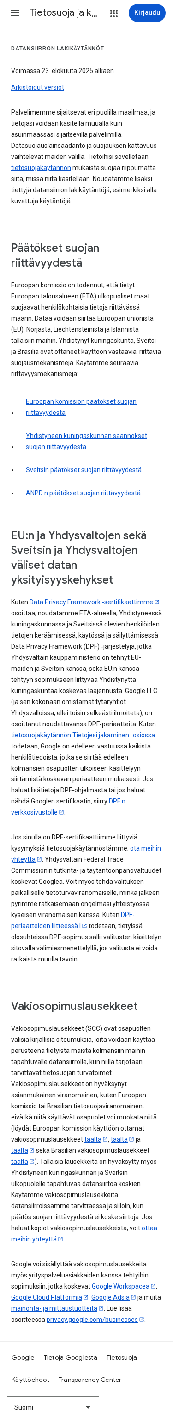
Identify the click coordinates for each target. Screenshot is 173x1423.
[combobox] (53, 1407)
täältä (92, 1139)
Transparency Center (90, 1379)
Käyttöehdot (30, 1379)
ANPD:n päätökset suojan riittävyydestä (83, 493)
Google (23, 1357)
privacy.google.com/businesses (92, 1319)
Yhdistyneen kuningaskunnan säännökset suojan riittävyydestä (86, 441)
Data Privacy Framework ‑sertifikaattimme (91, 602)
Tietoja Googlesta (70, 1357)
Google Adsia (110, 1297)
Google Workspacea (120, 1286)
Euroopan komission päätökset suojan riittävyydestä (81, 407)
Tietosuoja (122, 1357)
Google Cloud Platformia (46, 1297)
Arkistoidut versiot (37, 87)
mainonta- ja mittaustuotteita (54, 1308)
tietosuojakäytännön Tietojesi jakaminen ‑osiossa (83, 735)
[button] (15, 13)
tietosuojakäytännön (41, 167)
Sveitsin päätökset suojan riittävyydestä (84, 470)
